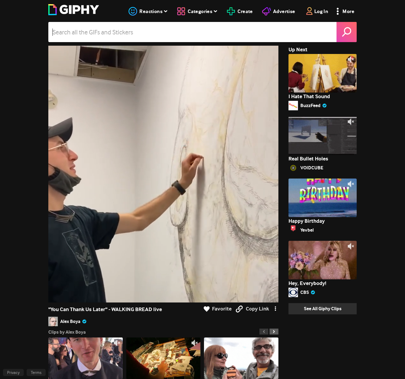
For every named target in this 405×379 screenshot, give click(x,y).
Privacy (13, 372)
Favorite (222, 309)
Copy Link (257, 309)
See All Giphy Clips (323, 308)
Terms (36, 372)
